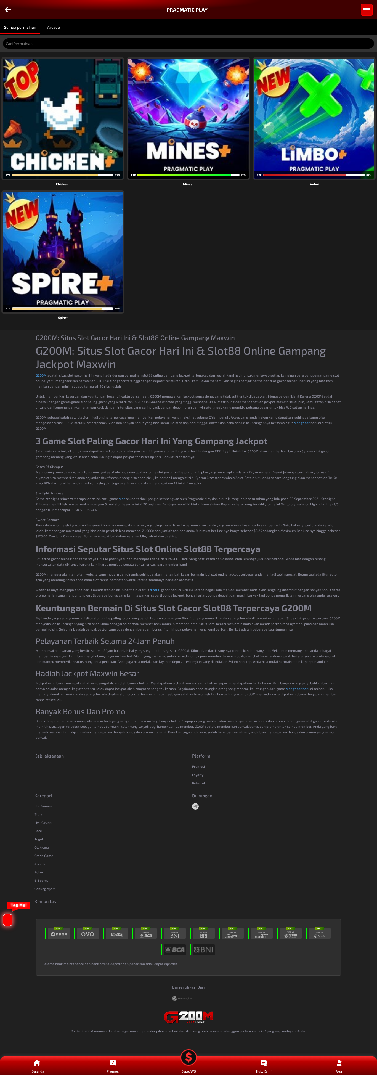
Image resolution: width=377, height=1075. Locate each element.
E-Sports (41, 880)
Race (38, 831)
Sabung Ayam (45, 889)
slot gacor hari (297, 688)
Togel (38, 839)
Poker (38, 872)
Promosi (198, 766)
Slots (38, 814)
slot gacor (302, 423)
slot (122, 499)
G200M (41, 375)
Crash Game (43, 855)
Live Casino (43, 822)
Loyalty (197, 775)
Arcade (40, 864)
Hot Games (43, 806)
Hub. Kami (264, 1071)
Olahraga (41, 847)
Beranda (37, 1071)
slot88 (155, 590)
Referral (198, 783)
